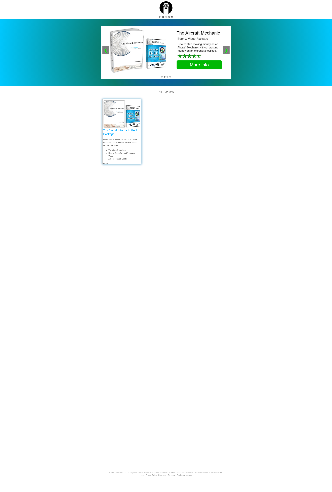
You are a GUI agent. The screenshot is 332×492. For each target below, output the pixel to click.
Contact (189, 475)
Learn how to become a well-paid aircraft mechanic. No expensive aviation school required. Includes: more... (120, 152)
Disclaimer (162, 475)
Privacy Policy (151, 475)
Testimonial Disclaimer (176, 475)
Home (142, 475)
